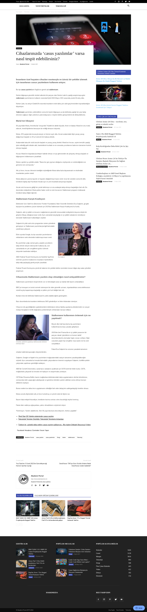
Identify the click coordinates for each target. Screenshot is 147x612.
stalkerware (71, 437)
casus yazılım (39, 437)
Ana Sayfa (24, 6)
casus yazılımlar (50, 437)
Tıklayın (109, 107)
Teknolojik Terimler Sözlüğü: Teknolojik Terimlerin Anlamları (41, 419)
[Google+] (37, 485)
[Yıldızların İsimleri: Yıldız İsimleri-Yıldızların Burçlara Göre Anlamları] (61, 551)
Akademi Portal (24, 64)
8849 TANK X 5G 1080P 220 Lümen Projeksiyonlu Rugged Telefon (38, 552)
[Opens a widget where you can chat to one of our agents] (139, 608)
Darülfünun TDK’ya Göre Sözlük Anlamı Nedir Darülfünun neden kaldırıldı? (75, 465)
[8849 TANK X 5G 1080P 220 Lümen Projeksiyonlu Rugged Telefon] (27, 508)
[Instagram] (118, 1)
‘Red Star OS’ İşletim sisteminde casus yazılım (36, 416)
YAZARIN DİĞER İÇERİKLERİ (46, 495)
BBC (17, 287)
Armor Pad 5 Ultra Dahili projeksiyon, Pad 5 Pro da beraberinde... (36, 563)
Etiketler (65, 1)
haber (64, 437)
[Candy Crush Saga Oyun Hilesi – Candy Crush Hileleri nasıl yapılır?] (61, 562)
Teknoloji (61, 6)
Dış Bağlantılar (84, 1)
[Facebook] (115, 1)
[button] (128, 6)
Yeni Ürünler (42, 6)
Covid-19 (35, 104)
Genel (69, 515)
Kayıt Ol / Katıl (36, 1)
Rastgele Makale (73, 1)
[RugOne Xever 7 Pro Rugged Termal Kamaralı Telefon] (79, 508)
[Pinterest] (122, 1)
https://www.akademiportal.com (39, 479)
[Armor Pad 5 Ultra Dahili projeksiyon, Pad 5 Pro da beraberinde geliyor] (53, 508)
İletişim (51, 1)
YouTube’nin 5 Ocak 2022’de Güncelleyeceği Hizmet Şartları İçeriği (31, 465)
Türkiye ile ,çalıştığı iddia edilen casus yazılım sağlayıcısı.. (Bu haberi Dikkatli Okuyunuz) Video (54, 425)
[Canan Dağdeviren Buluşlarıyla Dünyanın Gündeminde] (61, 573)
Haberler (44, 515)
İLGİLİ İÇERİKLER (24, 495)
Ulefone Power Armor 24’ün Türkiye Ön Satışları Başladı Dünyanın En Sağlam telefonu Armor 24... (111, 161)
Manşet (99, 139)
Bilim (70, 575)
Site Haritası (58, 1)
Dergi (58, 437)
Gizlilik (91, 1)
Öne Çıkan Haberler (102, 166)
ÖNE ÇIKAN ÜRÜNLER (106, 117)
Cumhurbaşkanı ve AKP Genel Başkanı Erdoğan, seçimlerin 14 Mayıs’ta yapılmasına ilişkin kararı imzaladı (113, 176)
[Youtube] (129, 1)
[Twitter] (125, 1)
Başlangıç (44, 1)
